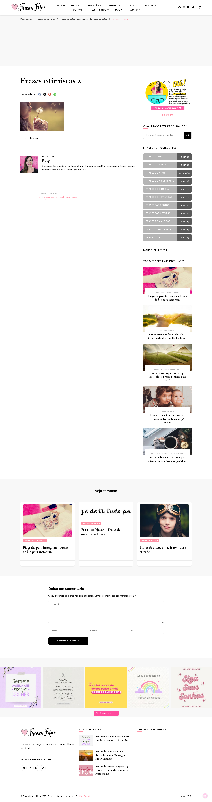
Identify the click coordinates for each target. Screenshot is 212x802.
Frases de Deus (161, 370)
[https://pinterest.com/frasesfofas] (36, 768)
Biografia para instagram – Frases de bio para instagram (167, 297)
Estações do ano (159, 454)
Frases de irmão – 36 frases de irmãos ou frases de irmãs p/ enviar (167, 418)
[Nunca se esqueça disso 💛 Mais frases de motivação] (106, 687)
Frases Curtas (167, 331)
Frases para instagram (167, 293)
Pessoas (148, 5)
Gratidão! (186, 796)
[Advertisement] (106, 43)
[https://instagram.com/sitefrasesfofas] (30, 768)
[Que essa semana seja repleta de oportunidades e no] (63, 687)
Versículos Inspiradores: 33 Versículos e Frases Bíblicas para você (167, 376)
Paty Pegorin (85, 796)
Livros (131, 5)
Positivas (77, 10)
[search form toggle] (200, 7)
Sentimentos (99, 10)
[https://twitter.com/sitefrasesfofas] (43, 768)
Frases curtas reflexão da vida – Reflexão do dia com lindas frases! (167, 336)
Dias (117, 10)
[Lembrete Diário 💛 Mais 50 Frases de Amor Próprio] (191, 687)
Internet (113, 5)
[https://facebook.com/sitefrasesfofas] (24, 768)
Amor (59, 5)
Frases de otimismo (46, 19)
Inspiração (92, 5)
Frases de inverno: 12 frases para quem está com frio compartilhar (167, 459)
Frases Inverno (176, 454)
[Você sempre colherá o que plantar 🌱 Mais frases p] (20, 687)
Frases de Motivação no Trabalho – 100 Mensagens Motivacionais (111, 755)
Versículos (175, 370)
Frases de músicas (91, 523)
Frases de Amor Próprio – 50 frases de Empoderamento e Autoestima (112, 770)
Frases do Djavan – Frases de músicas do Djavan (100, 532)
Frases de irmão (167, 412)
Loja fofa (134, 10)
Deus (74, 5)
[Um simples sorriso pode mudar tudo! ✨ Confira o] (148, 687)
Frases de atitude (149, 541)
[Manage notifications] (205, 795)
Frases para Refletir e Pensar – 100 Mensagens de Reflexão (113, 738)
